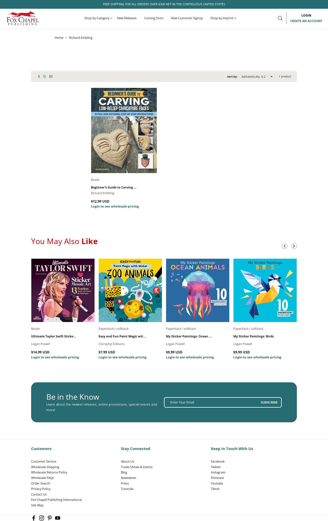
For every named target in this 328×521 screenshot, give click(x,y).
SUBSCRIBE (269, 402)
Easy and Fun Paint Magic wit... (122, 336)
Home (59, 38)
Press (125, 483)
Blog (124, 472)
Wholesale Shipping (45, 467)
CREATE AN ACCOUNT (306, 21)
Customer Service (43, 461)
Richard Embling (80, 38)
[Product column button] (39, 76)
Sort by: (232, 76)
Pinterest (217, 478)
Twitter (216, 467)
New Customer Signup (187, 18)
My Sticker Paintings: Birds (253, 336)
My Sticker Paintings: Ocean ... (189, 336)
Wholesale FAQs (42, 478)
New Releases (127, 18)
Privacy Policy (40, 489)
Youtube (217, 483)
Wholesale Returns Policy (49, 472)
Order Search (40, 483)
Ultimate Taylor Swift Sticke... (53, 336)
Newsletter (128, 478)
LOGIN (306, 15)
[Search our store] (282, 18)
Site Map (37, 505)
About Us (127, 461)
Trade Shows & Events (137, 467)
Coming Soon (153, 18)
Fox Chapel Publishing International (56, 500)
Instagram (218, 472)
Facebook (218, 461)
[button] (97, 18)
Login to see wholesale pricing (115, 206)
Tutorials (127, 489)
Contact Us (39, 494)
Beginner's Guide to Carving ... (113, 187)
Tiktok (215, 489)
